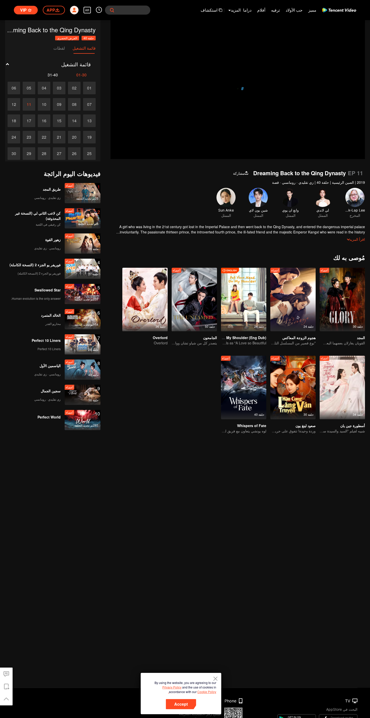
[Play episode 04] (44, 88)
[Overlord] (145, 299)
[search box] (112, 10)
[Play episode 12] (14, 104)
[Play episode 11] (29, 104)
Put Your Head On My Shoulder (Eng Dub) (230, 337)
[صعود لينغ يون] (293, 387)
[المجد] (342, 299)
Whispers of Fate (251, 425)
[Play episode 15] (59, 120)
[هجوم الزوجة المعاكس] (293, 299)
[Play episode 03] (59, 88)
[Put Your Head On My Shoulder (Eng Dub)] (243, 299)
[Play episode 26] (74, 153)
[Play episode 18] (14, 120)
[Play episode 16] (44, 120)
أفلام (261, 10)
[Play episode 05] (29, 88)
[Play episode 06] (14, 88)
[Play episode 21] (59, 137)
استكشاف (209, 10)
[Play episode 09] (59, 104)
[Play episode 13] (89, 120)
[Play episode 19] (89, 137)
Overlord (160, 337)
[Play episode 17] (29, 120)
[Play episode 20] (74, 137)
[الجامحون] (194, 299)
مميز (312, 10)
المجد (361, 337)
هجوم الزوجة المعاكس (299, 337)
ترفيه (275, 10)
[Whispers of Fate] (243, 387)
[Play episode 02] (74, 88)
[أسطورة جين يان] (342, 387)
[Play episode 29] (29, 153)
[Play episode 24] (14, 137)
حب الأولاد (294, 10)
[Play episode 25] (89, 153)
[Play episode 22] (44, 137)
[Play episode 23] (29, 137)
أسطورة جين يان (352, 425)
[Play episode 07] (89, 104)
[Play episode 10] (44, 104)
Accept (181, 704)
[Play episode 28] (44, 153)
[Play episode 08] (74, 104)
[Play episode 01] (89, 88)
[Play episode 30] (14, 153)
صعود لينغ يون (305, 425)
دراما (247, 10)
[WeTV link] (339, 10)
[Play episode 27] (59, 153)
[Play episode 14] (74, 120)
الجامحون (210, 337)
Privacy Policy (171, 687)
